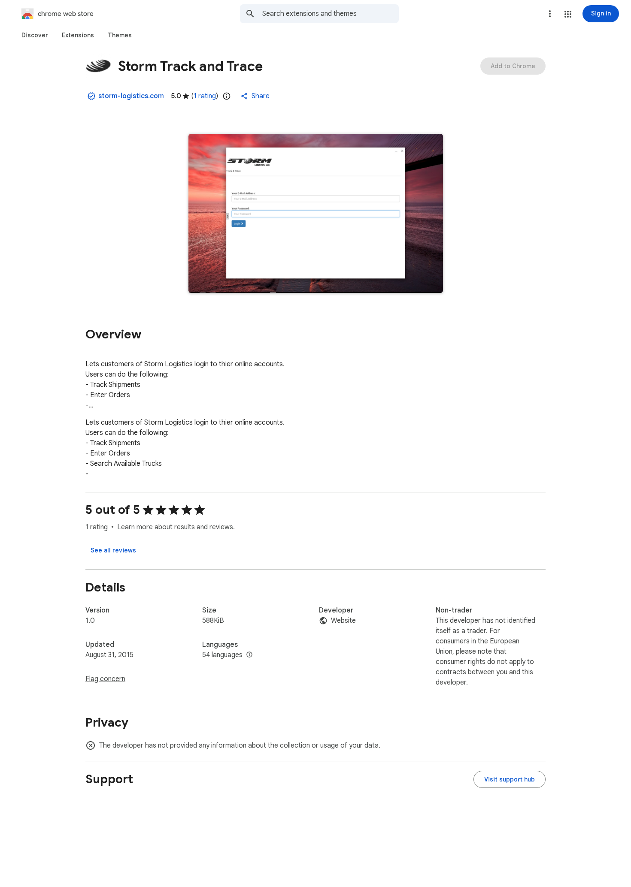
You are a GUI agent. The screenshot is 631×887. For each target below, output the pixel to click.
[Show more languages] (249, 655)
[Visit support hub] (509, 779)
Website (343, 620)
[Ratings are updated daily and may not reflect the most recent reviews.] (226, 96)
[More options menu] (549, 13)
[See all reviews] (113, 550)
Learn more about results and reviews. (176, 527)
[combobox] (330, 14)
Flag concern (105, 679)
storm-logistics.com (131, 96)
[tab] (35, 35)
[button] (567, 14)
